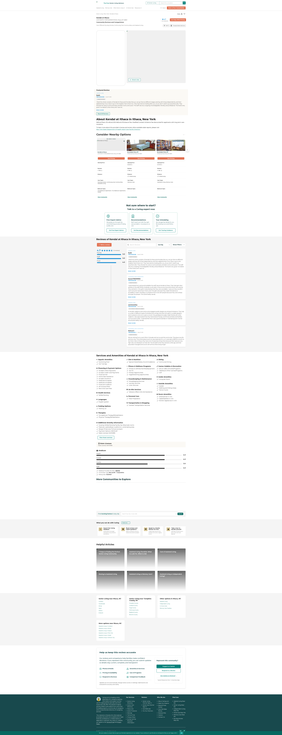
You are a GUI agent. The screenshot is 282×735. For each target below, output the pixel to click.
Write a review (105, 245)
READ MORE (100, 110)
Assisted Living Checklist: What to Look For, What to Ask (140, 553)
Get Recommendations (141, 230)
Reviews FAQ (162, 713)
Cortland (101, 601)
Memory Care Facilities (165, 608)
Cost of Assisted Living (168, 552)
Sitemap (129, 713)
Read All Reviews (103, 113)
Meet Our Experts (163, 703)
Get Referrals (147, 709)
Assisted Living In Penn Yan (106, 633)
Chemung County (134, 610)
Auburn (100, 610)
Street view (135, 79)
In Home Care (163, 606)
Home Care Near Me (180, 712)
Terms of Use (110, 722)
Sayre (100, 608)
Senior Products (132, 711)
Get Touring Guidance (166, 230)
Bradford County (133, 612)
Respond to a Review (168, 670)
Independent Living (165, 603)
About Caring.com (163, 701)
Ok (181, 733)
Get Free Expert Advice (116, 230)
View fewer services (105, 437)
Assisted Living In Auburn (105, 630)
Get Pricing (111, 158)
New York (106, 14)
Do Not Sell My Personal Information (131, 720)
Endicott (101, 613)
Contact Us (161, 717)
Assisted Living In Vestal (105, 635)
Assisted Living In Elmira (105, 628)
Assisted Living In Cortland (105, 626)
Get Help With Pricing (178, 20)
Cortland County (133, 605)
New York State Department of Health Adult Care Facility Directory (118, 129)
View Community (102, 197)
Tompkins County (133, 603)
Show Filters (177, 245)
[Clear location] (176, 514)
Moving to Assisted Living (108, 574)
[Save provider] (184, 14)
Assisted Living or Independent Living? (171, 575)
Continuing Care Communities (135, 276)
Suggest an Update (169, 666)
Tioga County (132, 607)
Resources (130, 709)
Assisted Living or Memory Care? (140, 574)
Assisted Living (100, 93)
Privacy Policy (131, 717)
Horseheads (102, 603)
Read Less (124, 522)
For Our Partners (148, 711)
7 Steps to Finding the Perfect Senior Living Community (109, 553)
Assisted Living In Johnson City (107, 637)
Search (180, 513)
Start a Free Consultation (176, 8)
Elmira (100, 606)
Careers (160, 715)
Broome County (133, 614)
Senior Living (99, 14)
